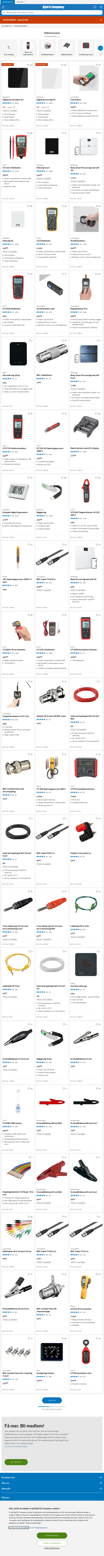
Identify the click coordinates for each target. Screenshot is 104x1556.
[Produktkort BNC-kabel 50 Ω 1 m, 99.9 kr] (52, 831)
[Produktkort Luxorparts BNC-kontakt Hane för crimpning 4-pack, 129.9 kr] (18, 1351)
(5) (84, 653)
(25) (50, 1062)
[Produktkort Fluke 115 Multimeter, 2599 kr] (52, 219)
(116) (84, 244)
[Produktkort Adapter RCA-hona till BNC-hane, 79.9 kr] (52, 694)
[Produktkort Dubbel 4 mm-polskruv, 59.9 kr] (86, 831)
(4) (50, 719)
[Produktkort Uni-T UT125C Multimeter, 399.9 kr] (18, 146)
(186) (84, 452)
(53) (84, 174)
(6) (50, 379)
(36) (50, 244)
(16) (50, 583)
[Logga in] (95, 7)
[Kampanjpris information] (14, 107)
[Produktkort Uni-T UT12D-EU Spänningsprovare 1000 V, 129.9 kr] (52, 426)
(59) (16, 452)
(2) (16, 795)
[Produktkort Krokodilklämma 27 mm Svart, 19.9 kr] (18, 1037)
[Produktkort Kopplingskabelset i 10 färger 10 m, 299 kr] (18, 1170)
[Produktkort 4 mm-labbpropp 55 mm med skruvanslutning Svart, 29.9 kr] (18, 904)
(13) (84, 1377)
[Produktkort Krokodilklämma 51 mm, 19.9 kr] (86, 1037)
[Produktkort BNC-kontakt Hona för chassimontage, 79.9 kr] (52, 1287)
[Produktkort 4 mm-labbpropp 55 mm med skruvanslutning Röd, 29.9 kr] (52, 904)
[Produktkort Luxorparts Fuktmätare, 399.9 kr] (86, 78)
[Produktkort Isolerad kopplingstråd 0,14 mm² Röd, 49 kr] (86, 694)
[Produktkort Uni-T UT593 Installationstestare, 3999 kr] (86, 767)
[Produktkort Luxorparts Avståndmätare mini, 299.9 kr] (52, 287)
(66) (50, 454)
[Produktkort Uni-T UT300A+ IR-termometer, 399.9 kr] (18, 628)
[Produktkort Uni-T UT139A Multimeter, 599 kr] (18, 287)
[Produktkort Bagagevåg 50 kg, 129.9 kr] (52, 1037)
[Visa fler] (100, 48)
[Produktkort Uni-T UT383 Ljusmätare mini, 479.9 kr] (86, 1351)
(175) (17, 171)
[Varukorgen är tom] (101, 7)
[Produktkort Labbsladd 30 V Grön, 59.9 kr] (86, 904)
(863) (17, 103)
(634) (51, 171)
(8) (16, 1312)
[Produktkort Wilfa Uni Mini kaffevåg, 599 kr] (86, 964)
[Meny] (3, 7)
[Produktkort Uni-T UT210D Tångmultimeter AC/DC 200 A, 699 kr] (86, 490)
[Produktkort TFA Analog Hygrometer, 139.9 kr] (52, 1351)
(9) (50, 792)
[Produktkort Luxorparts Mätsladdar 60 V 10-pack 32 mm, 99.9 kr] (18, 1229)
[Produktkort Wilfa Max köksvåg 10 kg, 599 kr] (18, 353)
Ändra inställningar (52, 1548)
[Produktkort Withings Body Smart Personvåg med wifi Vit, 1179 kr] (86, 146)
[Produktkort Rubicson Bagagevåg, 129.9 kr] (52, 490)
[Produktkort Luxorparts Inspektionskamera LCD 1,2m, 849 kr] (18, 694)
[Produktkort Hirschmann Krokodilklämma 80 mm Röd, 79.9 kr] (52, 1101)
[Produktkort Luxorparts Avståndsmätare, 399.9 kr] (86, 219)
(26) (16, 720)
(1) (16, 379)
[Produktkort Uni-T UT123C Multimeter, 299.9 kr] (52, 628)
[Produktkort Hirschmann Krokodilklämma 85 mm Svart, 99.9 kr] (86, 1170)
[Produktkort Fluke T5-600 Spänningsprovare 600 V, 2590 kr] (52, 767)
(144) (84, 312)
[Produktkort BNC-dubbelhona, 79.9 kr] (52, 353)
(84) (50, 1377)
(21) (16, 1255)
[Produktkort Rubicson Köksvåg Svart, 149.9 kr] (52, 146)
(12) (84, 929)
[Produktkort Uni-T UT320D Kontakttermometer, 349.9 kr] (86, 628)
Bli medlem (16, 1462)
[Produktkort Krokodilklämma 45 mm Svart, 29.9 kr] (18, 1287)
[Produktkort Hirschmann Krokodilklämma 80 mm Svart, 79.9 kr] (86, 1101)
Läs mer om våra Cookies (18, 1528)
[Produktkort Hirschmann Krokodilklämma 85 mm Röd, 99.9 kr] (52, 1170)
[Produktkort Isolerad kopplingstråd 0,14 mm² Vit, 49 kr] (52, 964)
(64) (84, 583)
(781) (51, 516)
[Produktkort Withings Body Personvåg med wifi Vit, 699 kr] (86, 557)
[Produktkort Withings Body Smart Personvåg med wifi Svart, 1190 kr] (86, 353)
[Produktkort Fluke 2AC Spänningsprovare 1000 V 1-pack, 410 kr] (18, 557)
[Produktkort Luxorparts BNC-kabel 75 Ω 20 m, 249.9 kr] (52, 557)
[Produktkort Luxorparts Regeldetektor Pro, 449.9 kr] (86, 287)
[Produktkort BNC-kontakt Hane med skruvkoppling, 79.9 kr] (18, 767)
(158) (17, 653)
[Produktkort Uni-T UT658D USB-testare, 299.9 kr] (18, 1101)
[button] (58, 36)
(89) (50, 312)
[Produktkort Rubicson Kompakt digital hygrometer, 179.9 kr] (18, 490)
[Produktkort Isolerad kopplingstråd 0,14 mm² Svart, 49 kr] (18, 831)
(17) (84, 1312)
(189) (51, 653)
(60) (16, 585)
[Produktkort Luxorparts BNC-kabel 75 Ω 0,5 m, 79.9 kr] (52, 1229)
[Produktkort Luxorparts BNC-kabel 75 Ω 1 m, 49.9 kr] (86, 1229)
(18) (50, 857)
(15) (84, 1062)
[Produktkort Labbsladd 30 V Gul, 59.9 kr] (18, 964)
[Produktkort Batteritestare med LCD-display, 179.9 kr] (86, 426)
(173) (84, 518)
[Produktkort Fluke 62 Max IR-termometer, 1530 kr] (86, 1287)
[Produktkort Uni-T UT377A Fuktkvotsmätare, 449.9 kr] (18, 426)
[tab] (8, 2)
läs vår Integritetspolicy (38, 1528)
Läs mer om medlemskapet (16, 1446)
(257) (84, 103)
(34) (16, 1127)
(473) (17, 516)
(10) (16, 1062)
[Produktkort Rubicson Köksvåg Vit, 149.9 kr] (18, 219)
